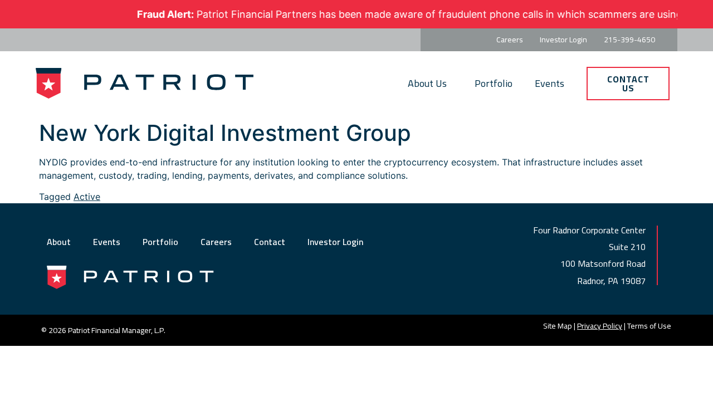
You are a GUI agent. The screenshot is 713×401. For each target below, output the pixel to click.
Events (549, 83)
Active (87, 196)
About (59, 241)
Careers (216, 241)
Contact (269, 241)
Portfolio (493, 83)
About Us (427, 83)
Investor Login (335, 241)
